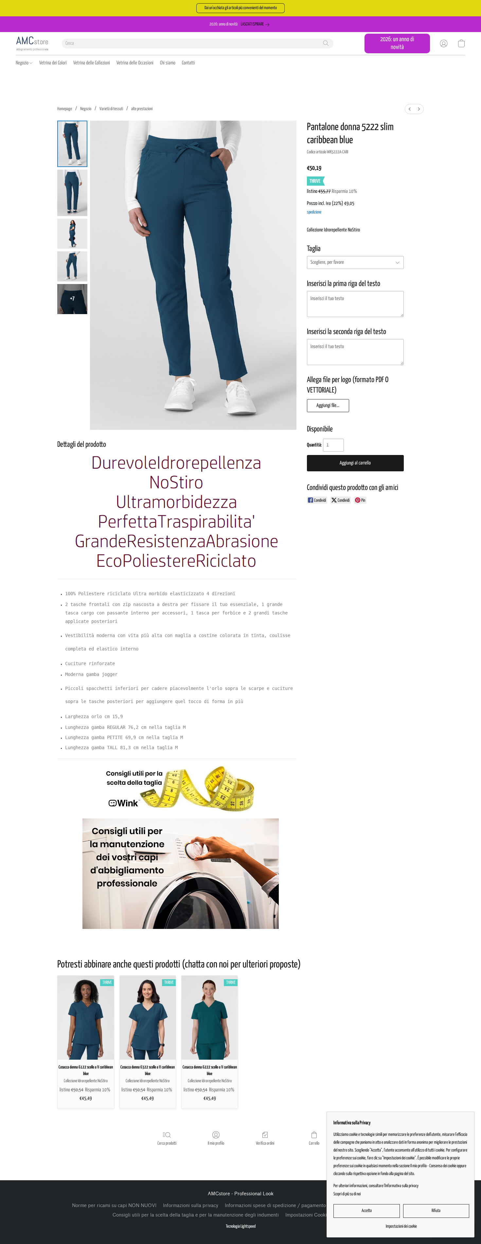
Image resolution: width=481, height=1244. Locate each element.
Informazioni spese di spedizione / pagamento (275, 1205)
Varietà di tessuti (111, 109)
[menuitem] (409, 109)
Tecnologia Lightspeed (241, 1226)
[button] (240, 8)
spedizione (314, 212)
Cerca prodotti (166, 1143)
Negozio (22, 62)
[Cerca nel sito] (326, 43)
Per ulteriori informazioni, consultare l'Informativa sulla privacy (376, 1186)
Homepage (64, 109)
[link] (256, 24)
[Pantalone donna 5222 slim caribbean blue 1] (72, 193)
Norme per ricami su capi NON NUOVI (114, 1205)
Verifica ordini (265, 1143)
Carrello (314, 1143)
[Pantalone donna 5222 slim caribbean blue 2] (72, 234)
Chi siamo (167, 62)
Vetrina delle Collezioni (91, 62)
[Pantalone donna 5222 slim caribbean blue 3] (72, 266)
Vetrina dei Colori (53, 62)
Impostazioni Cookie (307, 1215)
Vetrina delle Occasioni (134, 62)
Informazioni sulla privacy (190, 1205)
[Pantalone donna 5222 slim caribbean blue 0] (72, 144)
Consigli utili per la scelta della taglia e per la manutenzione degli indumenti (196, 1215)
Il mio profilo (216, 1143)
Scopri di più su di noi (347, 1194)
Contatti (188, 62)
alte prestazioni (141, 109)
